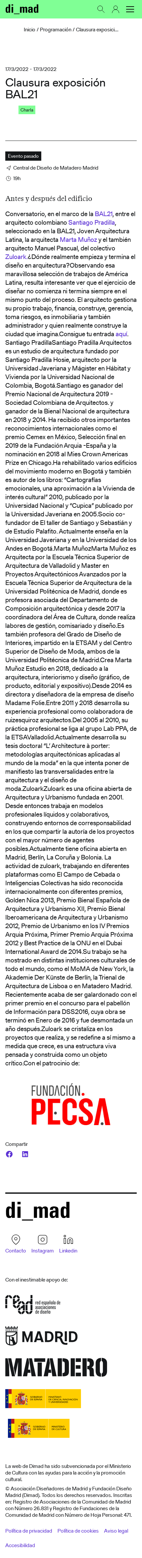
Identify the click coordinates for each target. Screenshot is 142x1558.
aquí (121, 334)
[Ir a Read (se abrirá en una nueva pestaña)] (32, 1306)
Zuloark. (16, 256)
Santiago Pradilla (91, 222)
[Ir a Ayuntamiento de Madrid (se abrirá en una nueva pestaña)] (41, 1338)
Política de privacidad (28, 1531)
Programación (55, 29)
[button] (130, 9)
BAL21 (104, 213)
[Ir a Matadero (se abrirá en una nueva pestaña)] (56, 1369)
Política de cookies (78, 1531)
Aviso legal (116, 1531)
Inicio (29, 29)
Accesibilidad (20, 1545)
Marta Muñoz (78, 239)
